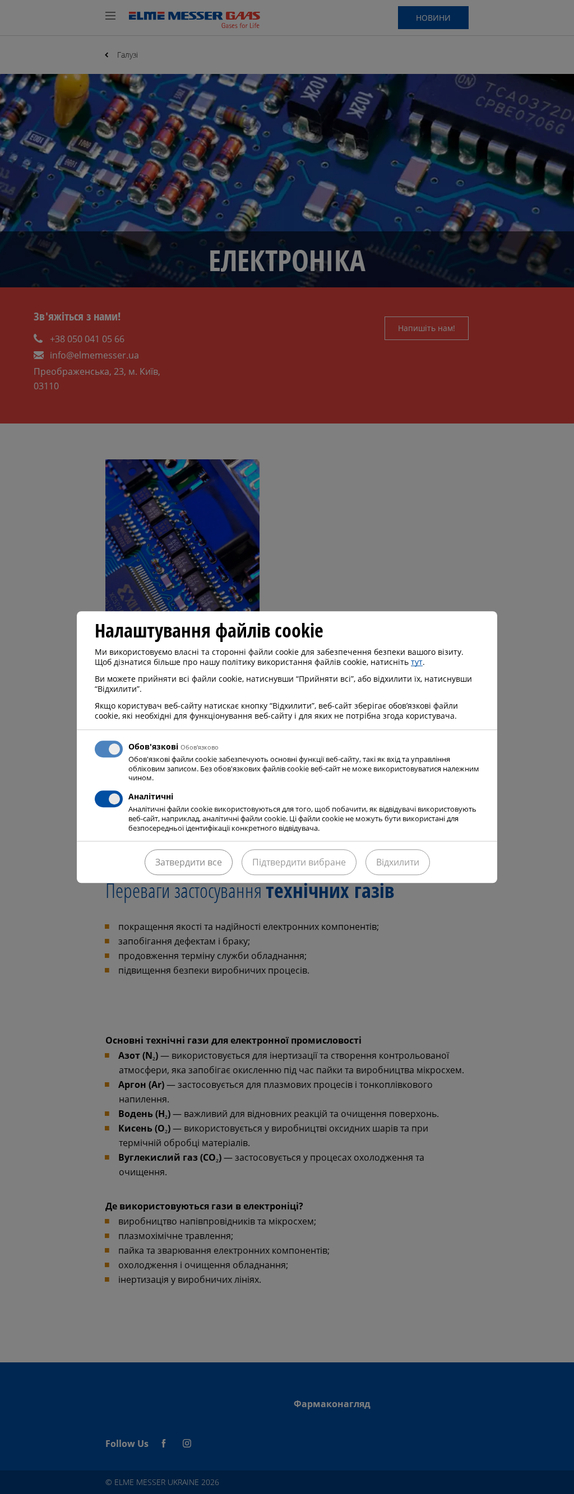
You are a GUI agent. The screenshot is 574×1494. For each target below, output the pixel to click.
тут (417, 662)
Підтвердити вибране (299, 862)
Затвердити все (188, 862)
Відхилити (397, 862)
